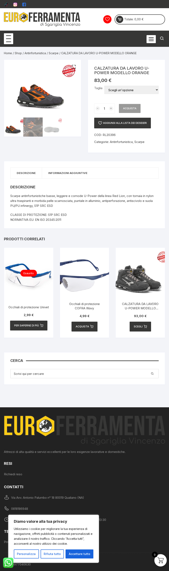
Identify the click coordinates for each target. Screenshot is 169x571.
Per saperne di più (26, 325)
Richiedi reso (13, 474)
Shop (18, 53)
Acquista (129, 108)
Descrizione (26, 173)
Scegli (138, 326)
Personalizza (26, 554)
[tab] (26, 173)
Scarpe (54, 53)
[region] (53, 539)
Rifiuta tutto (52, 554)
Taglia (98, 88)
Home (8, 53)
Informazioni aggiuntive (67, 173)
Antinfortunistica (35, 53)
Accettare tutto (79, 554)
